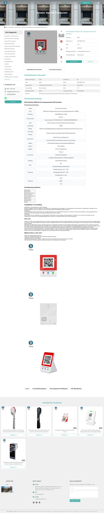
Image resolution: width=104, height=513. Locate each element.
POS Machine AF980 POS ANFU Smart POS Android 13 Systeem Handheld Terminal (13, 463)
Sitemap (15, 511)
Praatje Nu (86, 3)
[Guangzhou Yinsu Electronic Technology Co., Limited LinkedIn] (37, 502)
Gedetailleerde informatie (34, 69)
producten (65, 3)
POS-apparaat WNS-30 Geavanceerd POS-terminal (65, 431)
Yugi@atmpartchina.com (13, 91)
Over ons (8, 487)
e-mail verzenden (75, 500)
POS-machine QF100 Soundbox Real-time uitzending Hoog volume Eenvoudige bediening (90, 431)
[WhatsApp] (5, 98)
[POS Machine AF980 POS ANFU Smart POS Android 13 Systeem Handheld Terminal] (13, 450)
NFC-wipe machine (76, 388)
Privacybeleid (9, 511)
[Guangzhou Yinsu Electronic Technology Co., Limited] (5, 3)
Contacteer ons (10, 492)
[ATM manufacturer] (40, 46)
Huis (52, 3)
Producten (11, 27)
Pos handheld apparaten (39, 388)
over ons (57, 3)
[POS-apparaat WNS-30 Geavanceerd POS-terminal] (65, 418)
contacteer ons (73, 3)
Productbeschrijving (55, 69)
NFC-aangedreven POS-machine (58, 388)
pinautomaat (17, 27)
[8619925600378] (39, 502)
